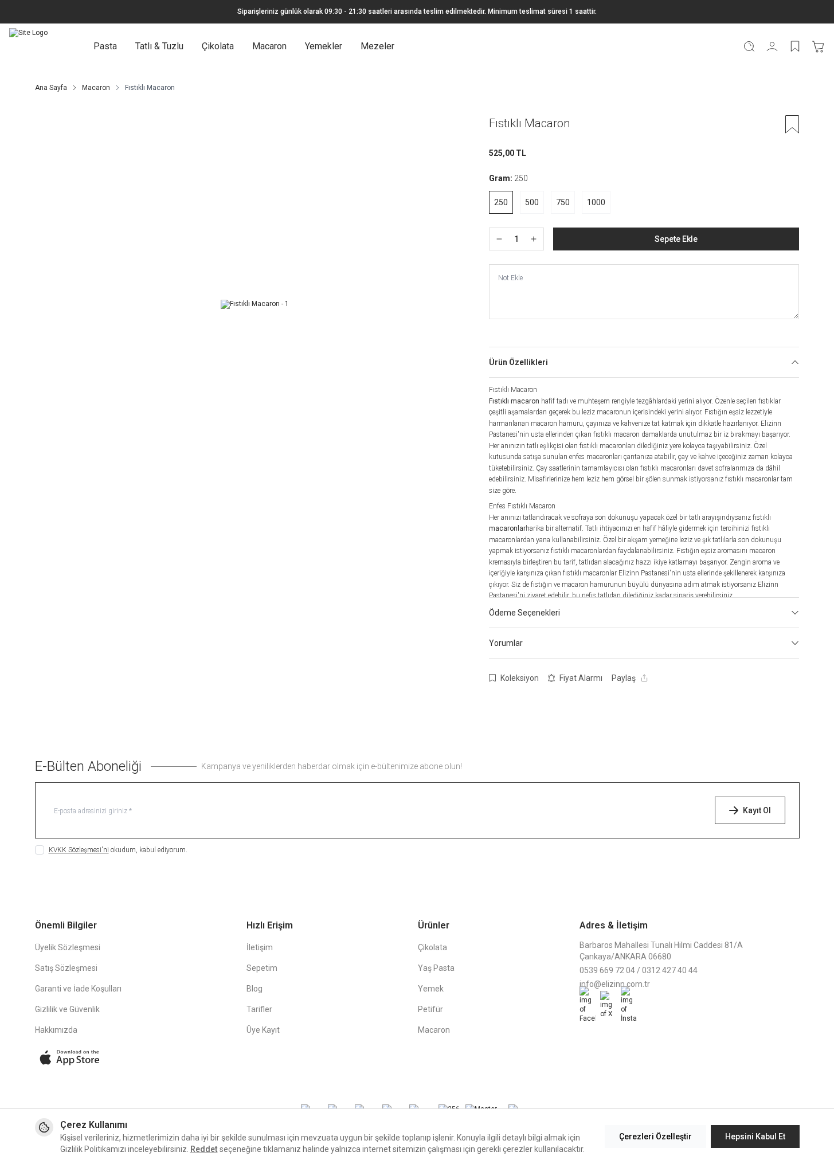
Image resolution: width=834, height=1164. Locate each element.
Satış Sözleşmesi (66, 968)
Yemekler (323, 46)
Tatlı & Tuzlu (159, 46)
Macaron (269, 46)
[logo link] (28, 46)
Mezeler (377, 46)
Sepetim (261, 968)
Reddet (204, 1149)
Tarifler (259, 1009)
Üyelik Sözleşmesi (67, 947)
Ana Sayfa (51, 88)
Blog (254, 988)
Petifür (430, 1009)
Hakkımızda (56, 1029)
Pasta (105, 46)
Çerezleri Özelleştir (655, 1136)
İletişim (259, 947)
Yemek (431, 988)
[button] (501, 202)
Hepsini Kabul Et (755, 1136)
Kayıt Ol (757, 810)
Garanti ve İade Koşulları (78, 988)
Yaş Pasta (436, 968)
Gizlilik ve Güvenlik (67, 1009)
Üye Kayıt (263, 1029)
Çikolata (218, 46)
